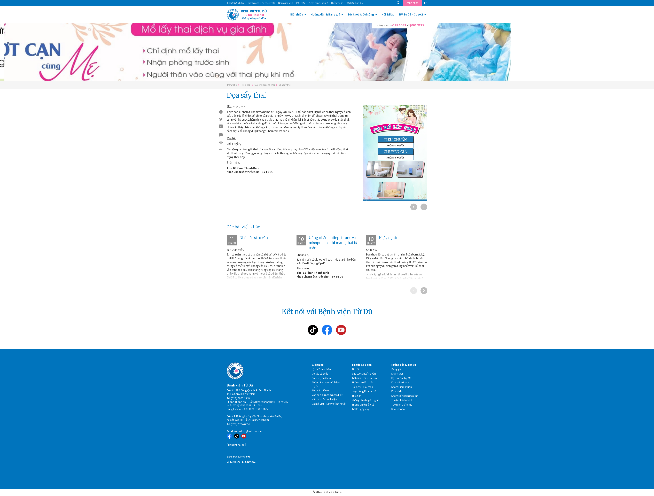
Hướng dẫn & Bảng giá (325, 14)
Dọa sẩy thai (285, 84)
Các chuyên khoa (321, 378)
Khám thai (397, 373)
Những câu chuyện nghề (365, 400)
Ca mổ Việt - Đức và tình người (329, 403)
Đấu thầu (301, 3)
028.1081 (399, 25)
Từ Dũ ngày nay (360, 409)
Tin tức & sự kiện (362, 364)
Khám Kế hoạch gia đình (404, 395)
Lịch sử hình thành (322, 369)
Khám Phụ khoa (400, 382)
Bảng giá (396, 369)
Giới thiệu (296, 14)
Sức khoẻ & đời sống (361, 14)
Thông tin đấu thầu (362, 382)
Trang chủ (232, 84)
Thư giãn (356, 395)
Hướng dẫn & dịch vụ (403, 364)
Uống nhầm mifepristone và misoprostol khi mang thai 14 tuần (333, 243)
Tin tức (355, 369)
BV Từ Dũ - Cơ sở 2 (411, 14)
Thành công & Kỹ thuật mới (261, 3)
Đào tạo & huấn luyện (364, 373)
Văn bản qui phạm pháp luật (327, 395)
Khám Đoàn (398, 409)
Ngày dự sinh (390, 238)
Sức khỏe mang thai (264, 84)
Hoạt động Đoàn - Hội (364, 391)
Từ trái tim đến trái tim (364, 378)
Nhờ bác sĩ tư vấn (253, 238)
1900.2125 (416, 25)
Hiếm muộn (337, 3)
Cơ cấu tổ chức (320, 373)
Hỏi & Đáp (388, 14)
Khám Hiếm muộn (401, 387)
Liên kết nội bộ (236, 444)
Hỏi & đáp (246, 84)
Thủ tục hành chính (401, 400)
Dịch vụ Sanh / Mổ (401, 378)
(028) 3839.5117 (279, 402)
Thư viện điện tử (321, 390)
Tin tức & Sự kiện (235, 3)
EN (425, 2)
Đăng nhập (412, 2)
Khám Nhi (396, 391)
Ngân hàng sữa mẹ (318, 3)
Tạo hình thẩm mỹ (401, 404)
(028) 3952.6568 (240, 398)
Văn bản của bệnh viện (324, 399)
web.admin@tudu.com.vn (248, 431)
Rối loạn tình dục (355, 3)
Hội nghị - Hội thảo (362, 387)
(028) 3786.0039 (240, 424)
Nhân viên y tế (285, 3)
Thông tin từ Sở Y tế (363, 404)
